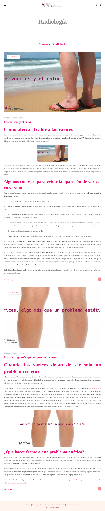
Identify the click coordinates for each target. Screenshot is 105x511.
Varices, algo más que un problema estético (32, 357)
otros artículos (94, 388)
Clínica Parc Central (15, 118)
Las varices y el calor (17, 122)
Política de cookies (45, 505)
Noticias (28, 505)
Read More (8, 280)
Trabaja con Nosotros (72, 505)
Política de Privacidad (58, 505)
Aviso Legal (35, 505)
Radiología (13, 57)
